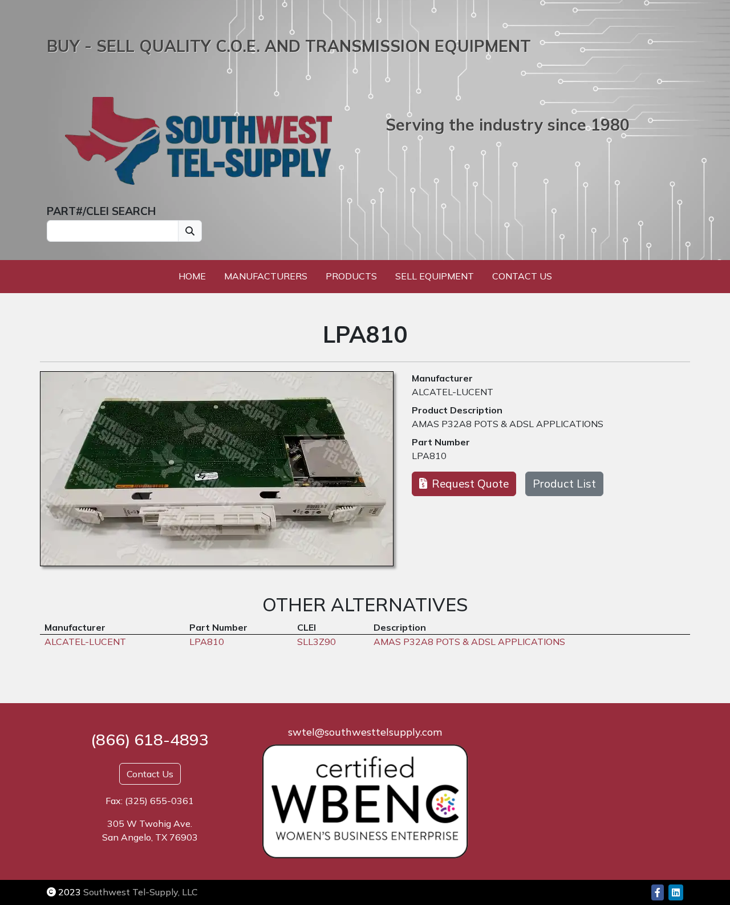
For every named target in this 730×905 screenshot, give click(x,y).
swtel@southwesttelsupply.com (365, 731)
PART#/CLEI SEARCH (101, 211)
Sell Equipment (434, 276)
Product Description (457, 410)
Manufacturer (442, 378)
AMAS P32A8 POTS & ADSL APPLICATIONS (507, 423)
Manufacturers (265, 276)
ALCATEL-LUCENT (452, 391)
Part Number (441, 442)
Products (351, 276)
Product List (564, 483)
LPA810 (429, 455)
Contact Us (522, 276)
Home (192, 276)
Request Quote (470, 483)
